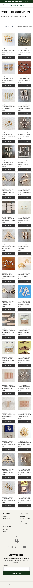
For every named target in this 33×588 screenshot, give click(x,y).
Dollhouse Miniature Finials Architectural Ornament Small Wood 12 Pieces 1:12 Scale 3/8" (24, 302)
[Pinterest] (15, 547)
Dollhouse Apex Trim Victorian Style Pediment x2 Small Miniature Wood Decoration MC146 (8, 190)
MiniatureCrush (15, 584)
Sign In (5, 516)
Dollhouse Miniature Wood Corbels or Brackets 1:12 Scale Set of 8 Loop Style (24, 218)
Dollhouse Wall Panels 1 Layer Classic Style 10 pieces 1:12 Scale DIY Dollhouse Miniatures (24, 162)
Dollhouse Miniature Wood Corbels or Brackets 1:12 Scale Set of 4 (8, 162)
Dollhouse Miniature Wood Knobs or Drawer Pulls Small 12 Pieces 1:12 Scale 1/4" (8, 134)
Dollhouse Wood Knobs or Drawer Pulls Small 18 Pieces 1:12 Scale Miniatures (8, 274)
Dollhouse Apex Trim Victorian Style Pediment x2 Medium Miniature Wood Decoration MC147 (8, 302)
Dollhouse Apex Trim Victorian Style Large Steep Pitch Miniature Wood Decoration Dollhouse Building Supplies (8, 246)
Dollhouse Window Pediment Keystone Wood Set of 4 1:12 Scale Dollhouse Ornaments (8, 330)
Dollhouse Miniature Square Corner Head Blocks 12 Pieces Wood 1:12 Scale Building (8, 50)
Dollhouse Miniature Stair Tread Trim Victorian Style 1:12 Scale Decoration (8, 358)
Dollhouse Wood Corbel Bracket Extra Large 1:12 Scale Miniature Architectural (8, 414)
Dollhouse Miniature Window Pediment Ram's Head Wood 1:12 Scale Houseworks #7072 (24, 358)
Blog (4, 531)
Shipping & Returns (25, 518)
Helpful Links (23, 521)
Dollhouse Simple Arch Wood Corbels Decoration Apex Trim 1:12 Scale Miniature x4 (24, 134)
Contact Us (22, 516)
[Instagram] (12, 547)
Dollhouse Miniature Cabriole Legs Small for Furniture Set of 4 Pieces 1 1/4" (24, 498)
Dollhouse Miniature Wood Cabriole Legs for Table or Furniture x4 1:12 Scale (8, 106)
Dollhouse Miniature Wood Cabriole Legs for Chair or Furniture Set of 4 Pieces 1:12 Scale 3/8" (24, 50)
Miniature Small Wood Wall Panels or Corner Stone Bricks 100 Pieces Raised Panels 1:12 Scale (24, 442)
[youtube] (24, 547)
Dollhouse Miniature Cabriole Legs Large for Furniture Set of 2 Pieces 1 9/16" (24, 470)
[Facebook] (7, 547)
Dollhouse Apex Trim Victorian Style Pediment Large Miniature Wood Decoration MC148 (8, 470)
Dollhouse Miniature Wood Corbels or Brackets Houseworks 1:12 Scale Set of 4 (24, 246)
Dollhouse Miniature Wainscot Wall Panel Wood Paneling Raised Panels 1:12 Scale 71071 (24, 414)
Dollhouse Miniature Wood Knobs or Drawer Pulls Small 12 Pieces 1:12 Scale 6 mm (8, 442)
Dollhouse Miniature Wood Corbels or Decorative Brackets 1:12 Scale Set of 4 (24, 190)
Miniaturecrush (22, 584)
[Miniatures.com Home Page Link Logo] (16, 539)
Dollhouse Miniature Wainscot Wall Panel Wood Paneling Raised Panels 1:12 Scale (8, 386)
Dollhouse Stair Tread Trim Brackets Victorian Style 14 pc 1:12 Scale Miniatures (24, 78)
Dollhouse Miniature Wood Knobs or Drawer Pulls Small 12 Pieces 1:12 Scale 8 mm (8, 498)
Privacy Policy (23, 523)
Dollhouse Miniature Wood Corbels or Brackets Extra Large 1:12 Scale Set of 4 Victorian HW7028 (24, 106)
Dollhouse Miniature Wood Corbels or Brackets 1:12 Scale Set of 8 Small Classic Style (8, 78)
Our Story (5, 529)
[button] (3, 5)
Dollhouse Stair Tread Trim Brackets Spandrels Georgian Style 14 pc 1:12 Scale (24, 386)
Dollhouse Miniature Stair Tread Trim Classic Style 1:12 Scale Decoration (24, 330)
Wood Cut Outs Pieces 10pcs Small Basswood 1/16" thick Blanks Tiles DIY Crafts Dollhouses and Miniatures (8, 218)
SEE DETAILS (25, 1)
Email (6, 565)
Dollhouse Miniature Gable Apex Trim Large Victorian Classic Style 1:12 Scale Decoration (24, 274)
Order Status (6, 518)
